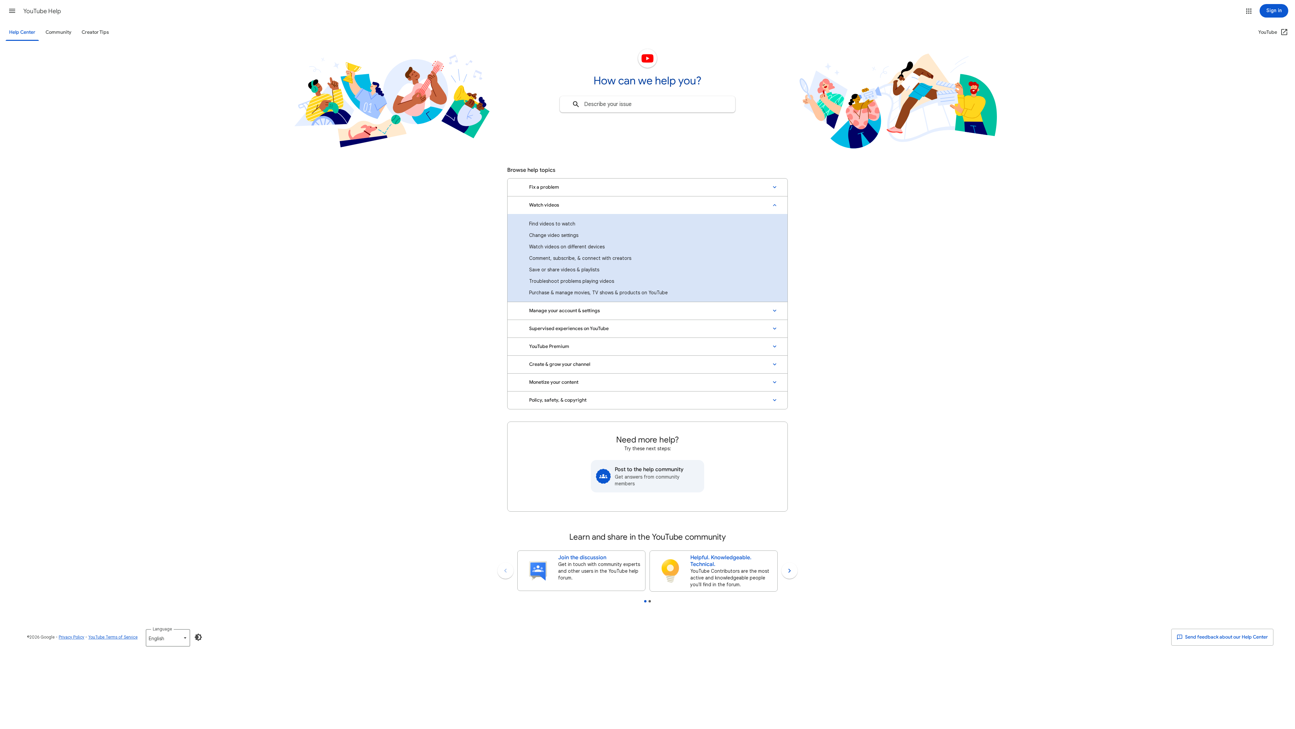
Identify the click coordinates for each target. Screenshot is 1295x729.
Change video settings (553, 235)
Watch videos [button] (544, 205)
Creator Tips (95, 32)
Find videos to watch (552, 224)
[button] (12, 11)
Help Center (22, 32)
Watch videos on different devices (567, 247)
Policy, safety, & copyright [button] (557, 400)
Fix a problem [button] (544, 187)
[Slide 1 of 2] (645, 601)
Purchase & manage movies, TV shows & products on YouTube (598, 293)
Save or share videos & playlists (564, 270)
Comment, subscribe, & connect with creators (580, 258)
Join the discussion (582, 557)
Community (58, 32)
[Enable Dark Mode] (198, 637)
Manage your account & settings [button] (564, 311)
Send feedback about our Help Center (1226, 637)
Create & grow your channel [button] (559, 364)
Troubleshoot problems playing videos (571, 281)
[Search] (576, 104)
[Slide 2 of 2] (650, 601)
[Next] (789, 571)
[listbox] (168, 638)
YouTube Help (42, 11)
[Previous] (505, 571)
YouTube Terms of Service (113, 637)
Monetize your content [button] (553, 382)
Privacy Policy (71, 637)
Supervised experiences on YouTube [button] (569, 328)
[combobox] (647, 104)
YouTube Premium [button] (549, 346)
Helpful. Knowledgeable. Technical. (720, 561)
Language (162, 628)
